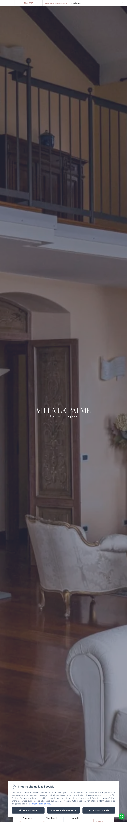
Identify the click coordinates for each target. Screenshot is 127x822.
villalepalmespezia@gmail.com (55, 3)
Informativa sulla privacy (39, 803)
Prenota (28, 3)
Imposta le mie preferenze (63, 810)
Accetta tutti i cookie (99, 810)
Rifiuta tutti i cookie (28, 810)
